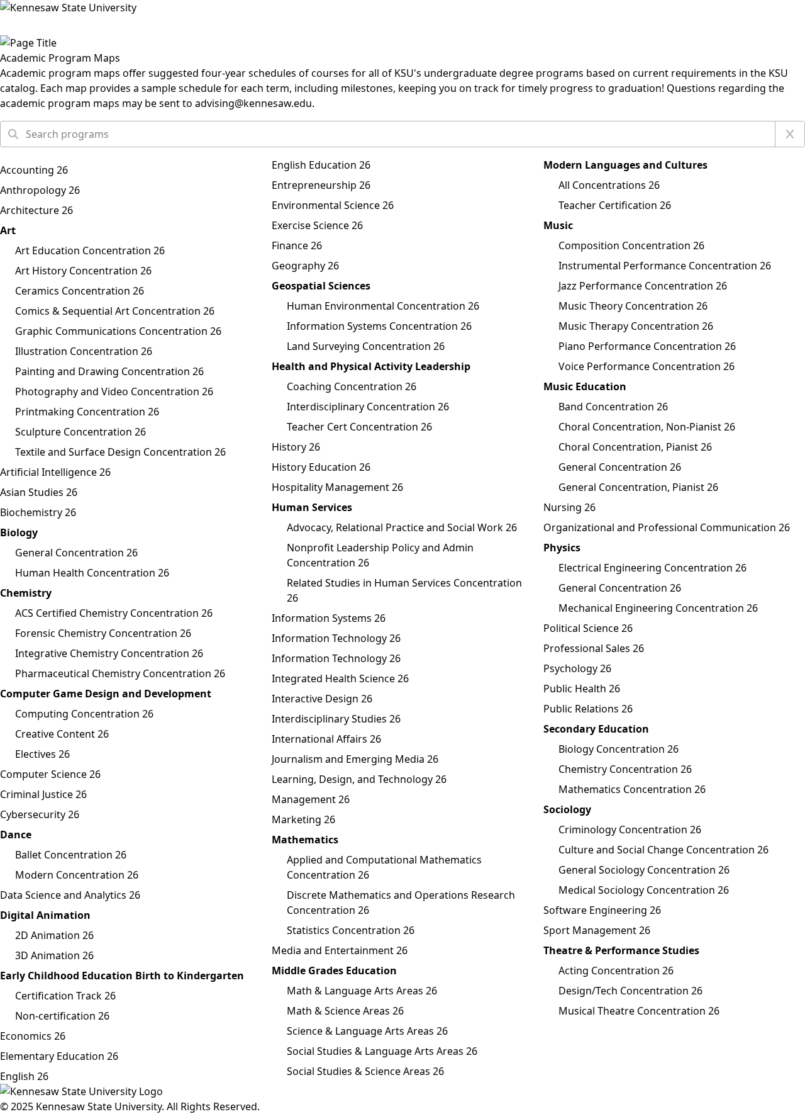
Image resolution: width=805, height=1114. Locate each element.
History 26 (296, 447)
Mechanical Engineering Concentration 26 (658, 608)
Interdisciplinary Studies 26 (336, 719)
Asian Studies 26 (38, 492)
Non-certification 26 (62, 1016)
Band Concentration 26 (613, 407)
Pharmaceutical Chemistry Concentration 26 (120, 673)
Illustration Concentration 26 (83, 351)
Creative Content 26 (62, 734)
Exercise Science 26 (317, 225)
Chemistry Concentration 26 (625, 769)
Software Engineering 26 (602, 910)
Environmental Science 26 (333, 205)
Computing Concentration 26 (84, 714)
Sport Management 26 (596, 930)
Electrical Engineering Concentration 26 (652, 568)
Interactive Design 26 (322, 699)
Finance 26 (297, 245)
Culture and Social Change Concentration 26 (663, 850)
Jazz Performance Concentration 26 (642, 286)
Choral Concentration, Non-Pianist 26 (646, 427)
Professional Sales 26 (593, 648)
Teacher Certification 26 (614, 205)
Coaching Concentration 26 (351, 386)
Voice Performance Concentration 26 (646, 366)
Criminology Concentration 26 (629, 829)
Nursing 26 (569, 507)
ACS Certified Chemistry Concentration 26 (114, 613)
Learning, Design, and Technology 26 (359, 779)
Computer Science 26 (50, 774)
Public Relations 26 (588, 709)
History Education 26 (321, 467)
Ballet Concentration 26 (70, 855)
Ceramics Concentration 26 (79, 291)
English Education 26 (321, 165)
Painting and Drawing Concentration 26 (109, 371)
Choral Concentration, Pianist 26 (635, 447)
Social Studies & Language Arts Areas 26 (382, 1051)
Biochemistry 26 (38, 512)
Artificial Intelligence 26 (55, 472)
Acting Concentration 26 (616, 970)
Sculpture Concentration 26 (80, 432)
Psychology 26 (577, 668)
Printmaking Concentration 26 (87, 412)
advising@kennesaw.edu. (254, 103)
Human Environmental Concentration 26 (383, 306)
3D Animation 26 (54, 955)
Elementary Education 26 (59, 1056)
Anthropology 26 (40, 190)
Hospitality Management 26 (337, 487)
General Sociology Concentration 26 (644, 870)
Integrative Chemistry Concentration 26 (109, 653)
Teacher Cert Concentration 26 (359, 427)
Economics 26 (32, 1036)
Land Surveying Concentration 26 (366, 346)
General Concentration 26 (76, 553)
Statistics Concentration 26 (350, 930)
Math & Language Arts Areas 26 (362, 991)
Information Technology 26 (336, 638)
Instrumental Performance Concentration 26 (664, 266)
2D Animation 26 (54, 935)
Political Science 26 (588, 628)
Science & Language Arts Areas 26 (367, 1031)
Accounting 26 (34, 170)
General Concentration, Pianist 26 (638, 487)
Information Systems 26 (329, 618)
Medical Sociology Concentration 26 (643, 890)
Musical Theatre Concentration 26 (638, 1011)
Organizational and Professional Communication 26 (666, 527)
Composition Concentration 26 (631, 245)
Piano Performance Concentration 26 (647, 346)
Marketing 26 (303, 819)
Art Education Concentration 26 (90, 250)
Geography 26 (305, 266)
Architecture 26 (36, 210)
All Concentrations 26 (609, 185)
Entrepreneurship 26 (321, 185)
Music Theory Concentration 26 (633, 306)
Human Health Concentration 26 (92, 573)
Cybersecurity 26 (39, 814)
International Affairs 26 (326, 739)
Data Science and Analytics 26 (70, 895)
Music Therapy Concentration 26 (635, 326)
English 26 (24, 1076)
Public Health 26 (581, 688)
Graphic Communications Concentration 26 (118, 331)
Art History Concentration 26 (83, 271)
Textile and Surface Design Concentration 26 (120, 452)
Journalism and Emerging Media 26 (355, 759)
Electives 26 (42, 754)
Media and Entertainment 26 (340, 950)
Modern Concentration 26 (76, 875)
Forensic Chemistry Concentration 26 (103, 633)
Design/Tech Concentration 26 (630, 991)
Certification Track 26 (65, 996)
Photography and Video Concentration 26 (114, 391)
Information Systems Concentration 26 (379, 326)
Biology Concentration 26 (618, 749)
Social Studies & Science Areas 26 (365, 1071)
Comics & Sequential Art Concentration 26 (114, 311)
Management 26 (311, 799)
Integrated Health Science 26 (340, 678)
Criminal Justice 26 (43, 794)
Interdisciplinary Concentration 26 (368, 407)
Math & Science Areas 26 (345, 1011)
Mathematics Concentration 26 (632, 789)
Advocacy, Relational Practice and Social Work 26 (402, 527)
